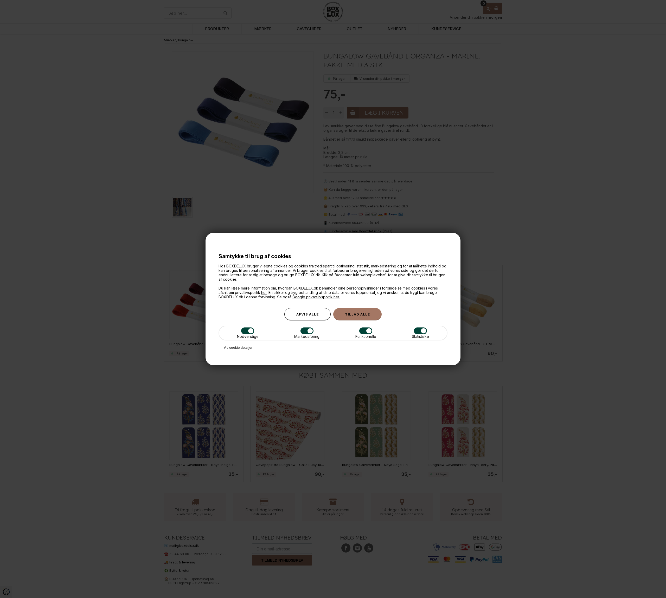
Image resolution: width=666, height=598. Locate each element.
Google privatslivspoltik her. (316, 297)
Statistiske (420, 336)
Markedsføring (306, 336)
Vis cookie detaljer (238, 348)
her (264, 292)
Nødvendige (248, 336)
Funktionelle (365, 336)
